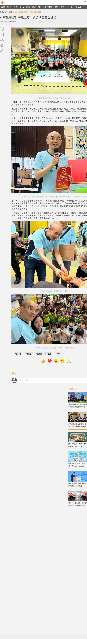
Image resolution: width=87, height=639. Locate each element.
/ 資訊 (5, 12)
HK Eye (78, 7)
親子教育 (48, 7)
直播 (16, 7)
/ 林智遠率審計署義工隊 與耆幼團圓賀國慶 (26, 12)
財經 (34, 7)
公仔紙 (69, 7)
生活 (56, 7)
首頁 (3, 7)
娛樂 (62, 7)
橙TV (9, 7)
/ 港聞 (10, 12)
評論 (28, 7)
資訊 (22, 7)
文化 (40, 7)
